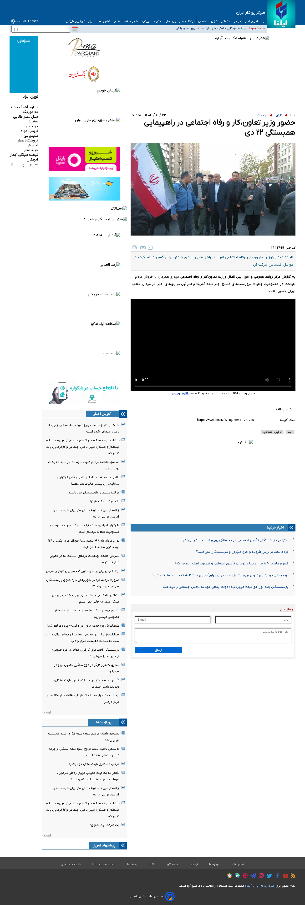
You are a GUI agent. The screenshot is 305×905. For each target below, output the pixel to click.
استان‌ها (158, 21)
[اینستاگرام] (260, 876)
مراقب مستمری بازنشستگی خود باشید (94, 493)
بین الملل (171, 21)
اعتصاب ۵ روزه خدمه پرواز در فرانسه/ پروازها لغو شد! (83, 626)
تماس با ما (237, 864)
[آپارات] (244, 876)
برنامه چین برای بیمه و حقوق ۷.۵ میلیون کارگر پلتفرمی (83, 571)
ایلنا (263, 21)
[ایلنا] (281, 14)
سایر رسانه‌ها (131, 21)
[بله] (236, 876)
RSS (151, 864)
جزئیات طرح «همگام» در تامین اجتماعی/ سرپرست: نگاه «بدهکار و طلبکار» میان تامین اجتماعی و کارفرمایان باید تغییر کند (83, 446)
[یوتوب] (284, 876)
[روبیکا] (228, 876)
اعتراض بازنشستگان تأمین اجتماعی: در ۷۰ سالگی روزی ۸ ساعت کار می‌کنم (235, 540)
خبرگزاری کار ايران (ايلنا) (260, 886)
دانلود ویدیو (180, 393)
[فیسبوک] (276, 876)
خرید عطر (31, 150)
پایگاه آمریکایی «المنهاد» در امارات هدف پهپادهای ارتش (211, 27)
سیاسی (238, 21)
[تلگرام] (252, 876)
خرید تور (31, 126)
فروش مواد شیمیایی (29, 133)
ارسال (158, 650)
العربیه (21, 21)
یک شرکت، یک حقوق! (105, 501)
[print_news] (134, 247)
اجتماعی (202, 21)
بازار (90, 21)
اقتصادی (225, 21)
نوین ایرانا (30, 96)
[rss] (291, 876)
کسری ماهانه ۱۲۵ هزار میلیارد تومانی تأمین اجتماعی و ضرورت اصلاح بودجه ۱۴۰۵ (230, 563)
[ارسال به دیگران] (150, 247)
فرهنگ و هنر (187, 21)
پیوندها (132, 864)
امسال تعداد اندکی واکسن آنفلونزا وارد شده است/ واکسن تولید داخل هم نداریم (195, 32)
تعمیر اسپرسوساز (24, 164)
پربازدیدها (104, 722)
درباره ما (214, 864)
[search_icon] (15, 30)
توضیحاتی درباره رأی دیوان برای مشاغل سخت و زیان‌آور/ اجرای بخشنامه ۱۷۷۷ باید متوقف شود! (220, 575)
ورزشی (146, 21)
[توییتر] (268, 876)
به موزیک (30, 112)
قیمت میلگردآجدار (24, 154)
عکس (117, 21)
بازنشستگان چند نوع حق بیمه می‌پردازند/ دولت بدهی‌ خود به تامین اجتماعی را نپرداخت (225, 587)
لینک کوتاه (287, 420)
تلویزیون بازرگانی (75, 21)
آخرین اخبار (251, 21)
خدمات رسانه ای (71, 864)
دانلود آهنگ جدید (24, 107)
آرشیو (47, 712)
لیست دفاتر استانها (104, 864)
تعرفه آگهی (172, 864)
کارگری (214, 21)
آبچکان (32, 159)
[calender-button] (75, 29)
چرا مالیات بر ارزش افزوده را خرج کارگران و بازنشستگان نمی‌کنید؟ (242, 552)
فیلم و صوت (103, 21)
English (33, 21)
